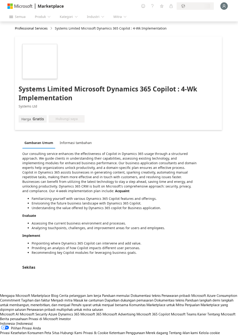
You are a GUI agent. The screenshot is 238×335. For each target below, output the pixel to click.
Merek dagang (157, 332)
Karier (201, 314)
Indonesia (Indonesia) (16, 323)
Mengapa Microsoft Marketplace (25, 295)
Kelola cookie (209, 332)
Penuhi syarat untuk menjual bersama (99, 304)
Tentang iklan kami (183, 332)
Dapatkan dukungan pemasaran (129, 300)
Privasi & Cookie (95, 332)
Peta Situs (51, 332)
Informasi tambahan (76, 143)
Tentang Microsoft (221, 314)
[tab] (40, 142)
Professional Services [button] (31, 28)
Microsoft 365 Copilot (153, 314)
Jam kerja (94, 295)
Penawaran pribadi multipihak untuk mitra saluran (65, 309)
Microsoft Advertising (119, 314)
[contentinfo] (51, 28)
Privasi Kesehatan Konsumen (21, 332)
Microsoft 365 (91, 314)
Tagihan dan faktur (35, 300)
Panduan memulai (116, 295)
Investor (65, 318)
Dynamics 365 (68, 314)
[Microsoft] (20, 6)
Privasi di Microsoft (43, 318)
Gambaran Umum (38, 143)
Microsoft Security (33, 314)
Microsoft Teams (183, 314)
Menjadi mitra (62, 300)
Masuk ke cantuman (88, 300)
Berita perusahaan (14, 318)
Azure (52, 314)
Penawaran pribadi (176, 295)
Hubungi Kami (71, 332)
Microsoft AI (9, 314)
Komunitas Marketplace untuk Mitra (156, 304)
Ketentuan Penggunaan (127, 332)
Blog (54, 295)
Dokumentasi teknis (146, 295)
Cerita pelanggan (72, 295)
